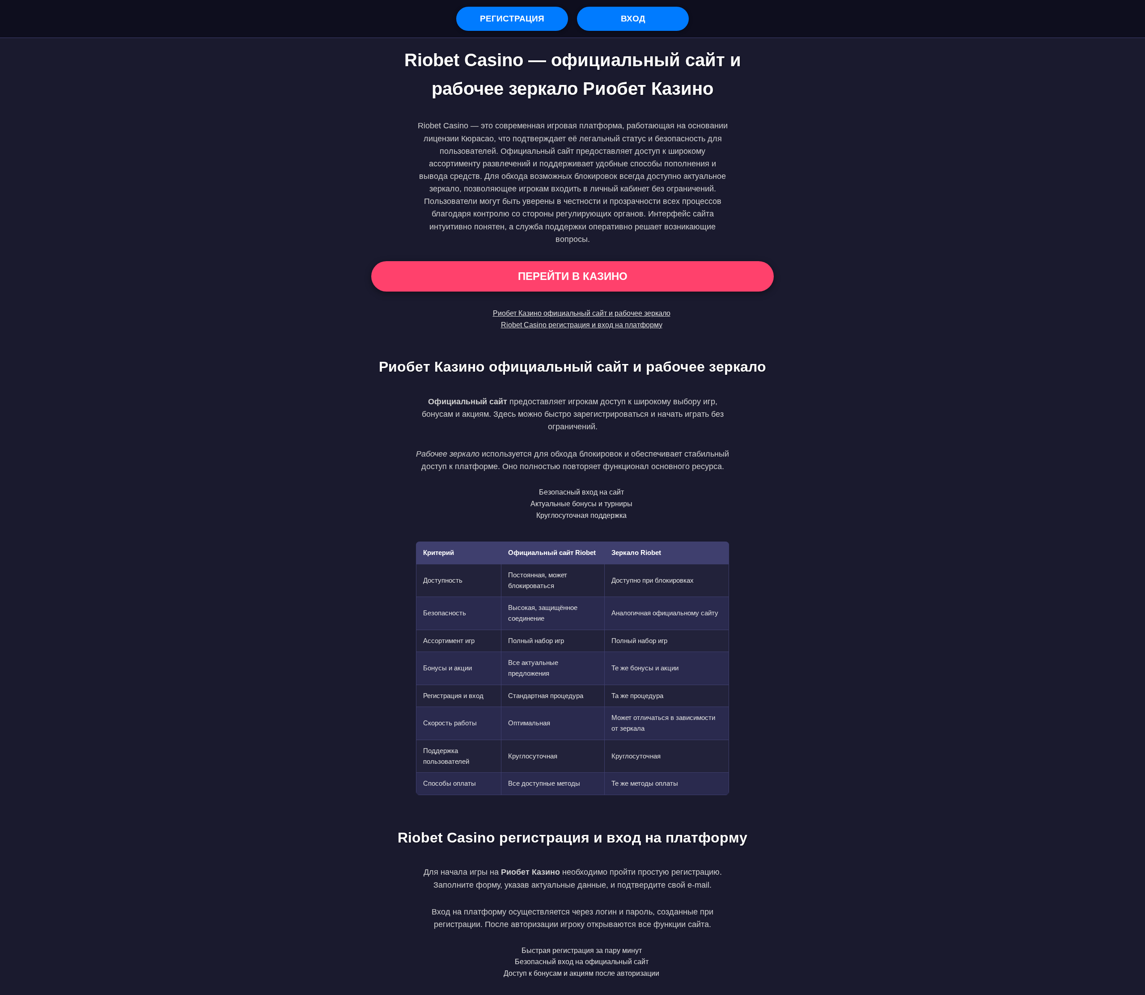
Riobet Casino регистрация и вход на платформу (581, 325)
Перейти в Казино (573, 276)
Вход (633, 18)
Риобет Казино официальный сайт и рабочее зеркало (581, 313)
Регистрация (512, 18)
